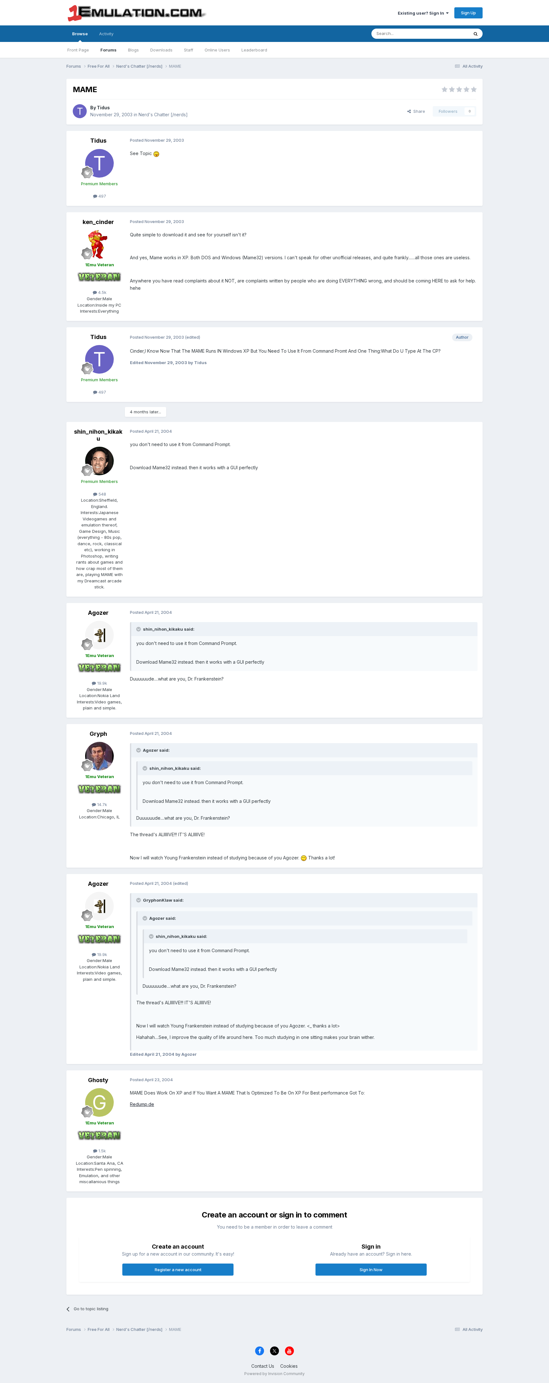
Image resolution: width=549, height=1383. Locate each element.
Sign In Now (371, 1269)
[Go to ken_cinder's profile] (99, 244)
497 (101, 196)
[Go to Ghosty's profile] (99, 1102)
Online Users (217, 49)
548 (101, 494)
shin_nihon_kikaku (98, 435)
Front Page (78, 49)
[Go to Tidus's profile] (80, 111)
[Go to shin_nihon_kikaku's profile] (99, 461)
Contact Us (262, 1366)
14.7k (101, 804)
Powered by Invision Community (274, 1373)
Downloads (161, 49)
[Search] (476, 34)
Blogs (133, 49)
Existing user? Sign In (422, 13)
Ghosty (98, 1080)
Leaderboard (254, 49)
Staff (188, 49)
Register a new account (178, 1269)
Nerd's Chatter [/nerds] (163, 114)
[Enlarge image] (156, 153)
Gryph (98, 733)
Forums (108, 49)
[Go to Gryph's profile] (99, 756)
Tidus (103, 107)
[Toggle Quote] (139, 629)
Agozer (98, 612)
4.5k (101, 292)
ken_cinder (98, 222)
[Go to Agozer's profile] (99, 635)
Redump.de (142, 1104)
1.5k (101, 1150)
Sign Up (468, 12)
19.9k (101, 683)
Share (418, 111)
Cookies (289, 1366)
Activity (106, 33)
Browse (80, 33)
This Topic (450, 33)
